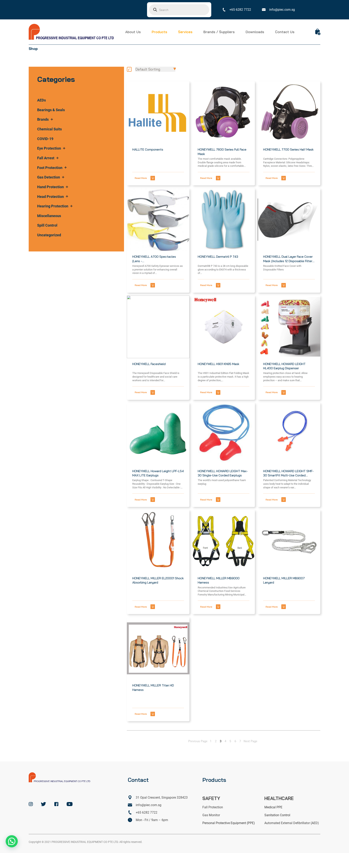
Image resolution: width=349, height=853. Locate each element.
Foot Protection (49, 168)
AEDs (41, 100)
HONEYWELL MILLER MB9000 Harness (219, 580)
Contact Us (284, 32)
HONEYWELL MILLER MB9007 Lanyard (284, 580)
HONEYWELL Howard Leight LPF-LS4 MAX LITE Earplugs (158, 473)
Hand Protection (50, 187)
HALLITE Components (147, 149)
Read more (141, 177)
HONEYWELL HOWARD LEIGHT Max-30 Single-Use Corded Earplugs (223, 473)
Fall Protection (212, 807)
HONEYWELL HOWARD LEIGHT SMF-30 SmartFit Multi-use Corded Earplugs (288, 473)
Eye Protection (49, 148)
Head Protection (50, 196)
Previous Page (197, 741)
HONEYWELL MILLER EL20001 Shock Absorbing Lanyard (158, 580)
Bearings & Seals (51, 110)
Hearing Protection (52, 206)
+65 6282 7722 (240, 10)
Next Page (250, 741)
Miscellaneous (49, 216)
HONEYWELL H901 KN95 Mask (218, 364)
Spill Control (47, 225)
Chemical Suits (49, 129)
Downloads (255, 32)
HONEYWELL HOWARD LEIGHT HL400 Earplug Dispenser (284, 366)
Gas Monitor (211, 815)
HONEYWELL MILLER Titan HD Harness (153, 687)
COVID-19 (45, 139)
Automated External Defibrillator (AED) (291, 823)
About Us (133, 32)
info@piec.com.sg (282, 10)
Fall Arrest (45, 158)
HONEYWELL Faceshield (149, 364)
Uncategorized (49, 235)
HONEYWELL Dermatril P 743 (218, 257)
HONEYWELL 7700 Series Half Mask (288, 149)
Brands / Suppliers (219, 32)
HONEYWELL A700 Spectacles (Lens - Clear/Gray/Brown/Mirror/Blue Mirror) (154, 259)
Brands (43, 119)
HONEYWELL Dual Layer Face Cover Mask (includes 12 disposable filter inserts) (288, 259)
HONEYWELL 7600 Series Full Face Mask (222, 152)
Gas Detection (48, 177)
